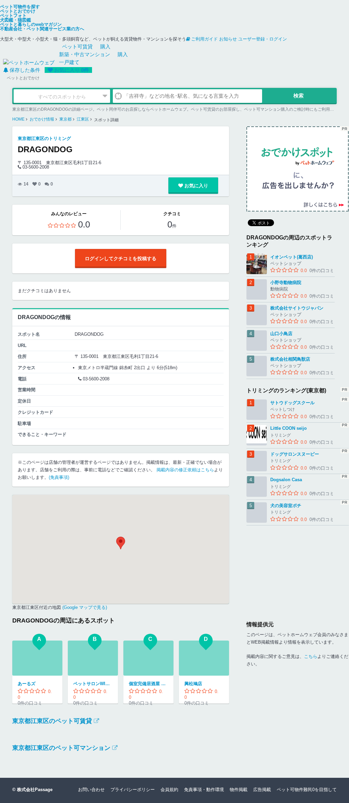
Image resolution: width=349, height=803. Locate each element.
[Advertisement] (297, 568)
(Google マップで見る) (84, 607)
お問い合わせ (91, 789)
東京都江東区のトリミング (44, 138)
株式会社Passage (34, 789)
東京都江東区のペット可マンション (61, 747)
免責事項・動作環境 (204, 789)
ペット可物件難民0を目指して (307, 789)
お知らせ (228, 39)
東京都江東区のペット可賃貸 (52, 721)
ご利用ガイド (204, 39)
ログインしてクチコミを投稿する (120, 258)
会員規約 (169, 789)
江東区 (83, 119)
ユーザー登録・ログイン (262, 39)
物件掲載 (238, 789)
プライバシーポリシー (132, 789)
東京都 (65, 119)
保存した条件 (25, 70)
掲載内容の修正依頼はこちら (185, 469)
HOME (18, 119)
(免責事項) (59, 477)
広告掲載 (262, 789)
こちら (310, 656)
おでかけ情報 (42, 119)
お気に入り (71, 70)
